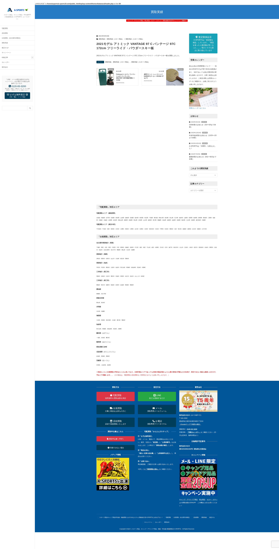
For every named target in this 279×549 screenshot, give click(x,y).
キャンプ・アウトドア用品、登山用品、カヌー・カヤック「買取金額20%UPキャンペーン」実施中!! (157, 20)
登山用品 (202, 499)
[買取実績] (105, 77)
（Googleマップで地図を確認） (190, 424)
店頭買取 (5, 33)
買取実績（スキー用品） (115, 39)
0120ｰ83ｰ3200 (192, 429)
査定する (212, 517)
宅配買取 (5, 28)
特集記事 (5, 57)
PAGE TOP (270, 531)
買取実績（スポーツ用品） (135, 39)
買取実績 (5, 43)
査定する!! (5, 48)
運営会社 (5, 67)
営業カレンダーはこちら (197, 108)
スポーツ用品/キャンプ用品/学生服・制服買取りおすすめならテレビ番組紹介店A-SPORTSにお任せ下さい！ (131, 517)
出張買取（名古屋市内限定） (12, 38)
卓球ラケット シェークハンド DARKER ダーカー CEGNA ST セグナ (154, 76)
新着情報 (204, 122)
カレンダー (5, 62)
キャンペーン (6, 52)
